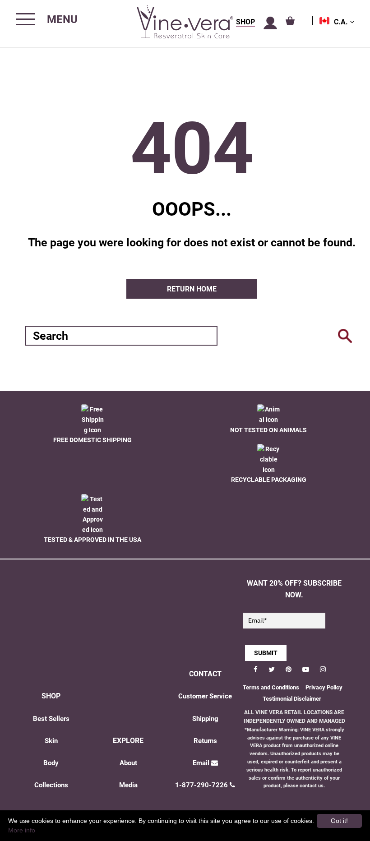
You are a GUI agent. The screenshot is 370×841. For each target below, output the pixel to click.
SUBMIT (266, 652)
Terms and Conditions (271, 687)
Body (51, 763)
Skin (51, 741)
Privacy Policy (323, 687)
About (128, 763)
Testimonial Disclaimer (292, 698)
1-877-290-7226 (201, 785)
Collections (51, 785)
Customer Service (205, 696)
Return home (192, 289)
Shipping (205, 719)
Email (201, 763)
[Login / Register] (270, 23)
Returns (205, 741)
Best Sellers (51, 719)
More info (21, 830)
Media (128, 785)
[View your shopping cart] (290, 20)
